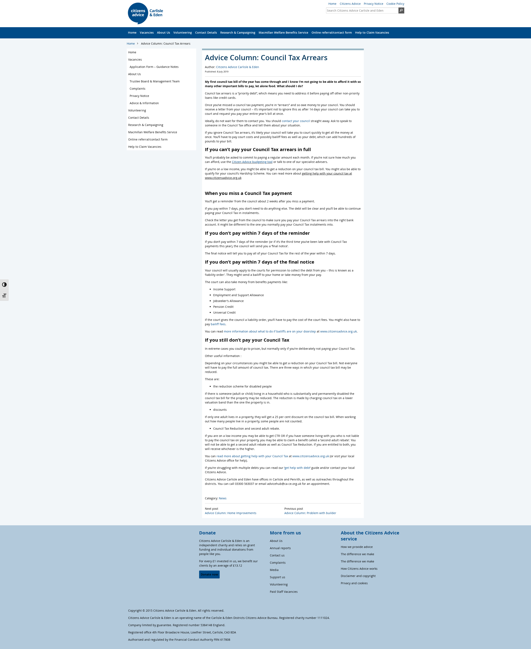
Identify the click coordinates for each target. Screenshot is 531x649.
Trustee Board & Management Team (155, 81)
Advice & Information (144, 103)
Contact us (277, 555)
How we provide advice (357, 547)
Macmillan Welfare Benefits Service (283, 32)
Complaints (137, 88)
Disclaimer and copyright (358, 576)
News (223, 498)
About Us (163, 32)
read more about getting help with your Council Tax (252, 456)
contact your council (296, 121)
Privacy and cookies (354, 583)
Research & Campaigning (237, 32)
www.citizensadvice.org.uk (338, 331)
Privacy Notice (373, 4)
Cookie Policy (395, 4)
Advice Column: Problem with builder (310, 513)
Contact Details (206, 32)
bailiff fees (218, 324)
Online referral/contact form (332, 32)
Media (274, 570)
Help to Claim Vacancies (372, 32)
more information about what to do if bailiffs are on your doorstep (270, 331)
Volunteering (182, 32)
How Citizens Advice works (359, 569)
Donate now (209, 574)
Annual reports (280, 548)
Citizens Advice (350, 4)
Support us (277, 577)
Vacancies (147, 32)
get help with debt (297, 468)
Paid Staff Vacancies (284, 592)
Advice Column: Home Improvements (230, 513)
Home (332, 4)
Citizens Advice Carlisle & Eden (237, 67)
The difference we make (357, 554)
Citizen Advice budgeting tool (252, 162)
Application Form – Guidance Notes (154, 67)
